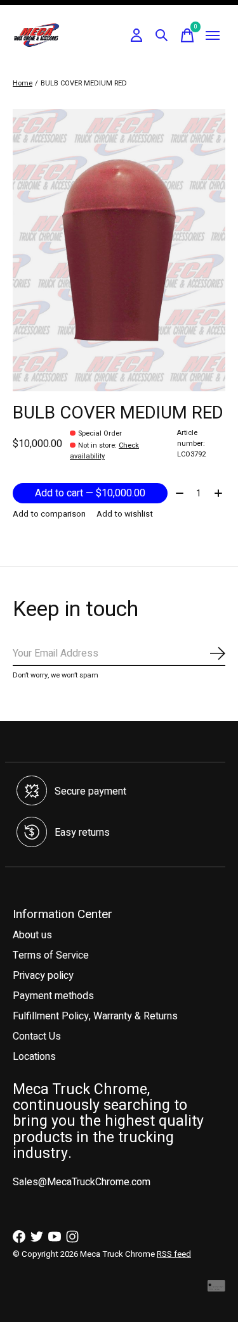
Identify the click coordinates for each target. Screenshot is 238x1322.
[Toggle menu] (212, 35)
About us (32, 935)
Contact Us (37, 1036)
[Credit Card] (216, 1289)
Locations (34, 1056)
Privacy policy (43, 975)
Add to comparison (49, 514)
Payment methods (53, 996)
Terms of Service (51, 955)
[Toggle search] (162, 35)
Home (22, 83)
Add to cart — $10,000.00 (90, 493)
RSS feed (174, 1254)
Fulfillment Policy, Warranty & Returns (95, 1016)
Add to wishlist (124, 514)
